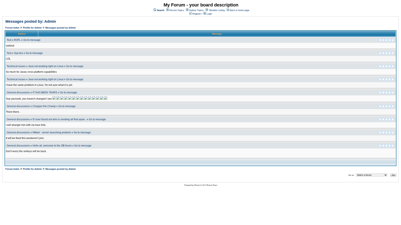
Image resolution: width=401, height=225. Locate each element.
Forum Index (12, 27)
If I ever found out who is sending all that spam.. (59, 119)
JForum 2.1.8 (199, 185)
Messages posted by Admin (60, 27)
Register (196, 13)
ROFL (17, 40)
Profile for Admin (32, 27)
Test (9, 40)
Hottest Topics (196, 10)
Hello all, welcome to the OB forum (52, 145)
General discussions (18, 92)
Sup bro (18, 53)
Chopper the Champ (44, 106)
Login (209, 13)
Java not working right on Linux (45, 66)
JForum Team (211, 185)
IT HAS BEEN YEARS (45, 92)
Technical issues (16, 66)
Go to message (32, 40)
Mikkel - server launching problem (52, 132)
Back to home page (239, 10)
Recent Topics (176, 10)
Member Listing (217, 10)
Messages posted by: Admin (30, 21)
